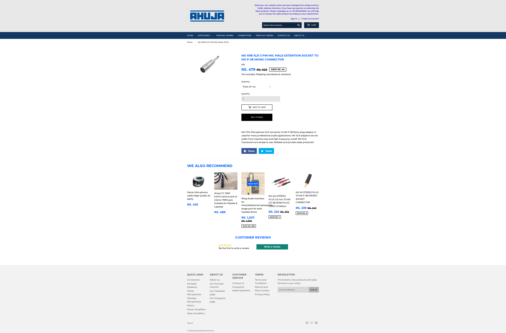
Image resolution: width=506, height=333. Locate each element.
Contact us (284, 35)
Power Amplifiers (196, 309)
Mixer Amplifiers (196, 313)
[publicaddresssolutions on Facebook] (307, 323)
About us (299, 35)
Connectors (244, 35)
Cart (313, 25)
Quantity (245, 81)
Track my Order (264, 35)
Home (190, 35)
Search (190, 323)
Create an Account (310, 19)
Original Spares (224, 35)
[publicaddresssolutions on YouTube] (316, 323)
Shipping (261, 74)
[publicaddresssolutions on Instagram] (311, 323)
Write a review (272, 247)
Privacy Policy (262, 294)
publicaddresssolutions (204, 331)
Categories (204, 35)
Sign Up (313, 290)
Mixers (190, 305)
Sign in (294, 19)
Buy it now (257, 117)
